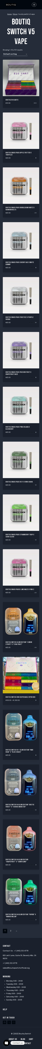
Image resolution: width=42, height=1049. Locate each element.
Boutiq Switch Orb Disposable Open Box (20, 697)
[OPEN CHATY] (6, 1043)
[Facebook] (4, 1022)
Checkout (15, 1043)
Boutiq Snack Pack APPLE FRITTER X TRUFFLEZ (19, 154)
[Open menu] (34, 5)
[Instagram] (13, 1022)
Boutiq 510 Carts (12, 100)
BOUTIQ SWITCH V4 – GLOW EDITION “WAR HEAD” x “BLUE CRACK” (19, 751)
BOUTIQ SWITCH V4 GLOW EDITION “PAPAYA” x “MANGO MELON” (21, 915)
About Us (13, 1039)
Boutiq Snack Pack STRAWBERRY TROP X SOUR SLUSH (20, 536)
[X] (9, 1022)
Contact (27, 1043)
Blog (23, 1039)
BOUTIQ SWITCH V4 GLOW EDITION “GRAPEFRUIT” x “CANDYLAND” (17, 860)
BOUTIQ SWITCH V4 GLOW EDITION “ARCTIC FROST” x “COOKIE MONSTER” (20, 806)
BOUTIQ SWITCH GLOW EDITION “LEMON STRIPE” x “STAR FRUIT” (19, 643)
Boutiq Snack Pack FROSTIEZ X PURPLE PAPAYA (19, 318)
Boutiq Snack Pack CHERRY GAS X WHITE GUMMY (20, 263)
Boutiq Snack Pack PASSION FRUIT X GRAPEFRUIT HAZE (18, 373)
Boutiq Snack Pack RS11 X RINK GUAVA (19, 482)
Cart (31, 1039)
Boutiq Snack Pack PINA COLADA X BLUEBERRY (18, 428)
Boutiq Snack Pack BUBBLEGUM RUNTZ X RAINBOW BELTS (20, 209)
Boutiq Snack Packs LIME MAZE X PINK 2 (20, 589)
